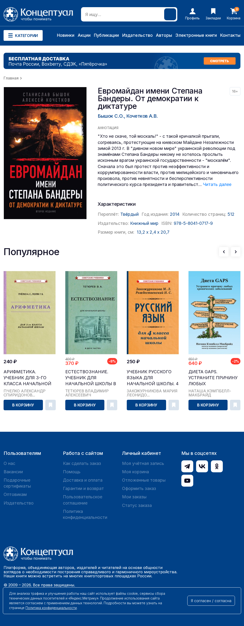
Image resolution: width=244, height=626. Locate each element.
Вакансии (13, 471)
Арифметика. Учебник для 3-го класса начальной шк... (27, 378)
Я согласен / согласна (211, 600)
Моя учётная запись (143, 463)
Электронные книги (196, 35)
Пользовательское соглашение (82, 499)
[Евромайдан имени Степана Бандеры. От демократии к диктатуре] (45, 153)
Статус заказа (137, 505)
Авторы (164, 35)
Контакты (230, 35)
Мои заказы (134, 496)
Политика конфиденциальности (85, 514)
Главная (11, 78)
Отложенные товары (144, 480)
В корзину (23, 405)
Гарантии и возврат (83, 488)
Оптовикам (15, 494)
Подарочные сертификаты (17, 483)
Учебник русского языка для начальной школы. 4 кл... (152, 378)
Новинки (65, 35)
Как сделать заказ (82, 463)
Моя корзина (135, 471)
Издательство (137, 35)
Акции (84, 35)
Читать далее (217, 184)
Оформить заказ (139, 488)
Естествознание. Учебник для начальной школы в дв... (90, 378)
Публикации (106, 35)
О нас (9, 463)
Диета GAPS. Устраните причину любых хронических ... (213, 378)
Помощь (72, 471)
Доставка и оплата (82, 480)
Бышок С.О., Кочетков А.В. (128, 116)
